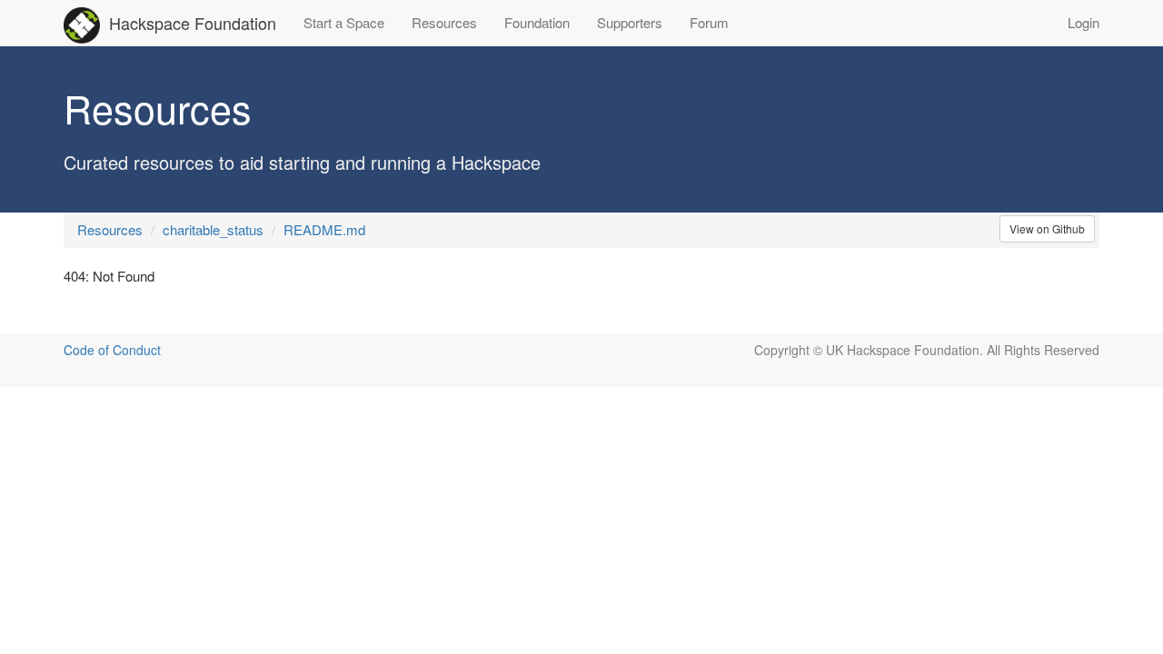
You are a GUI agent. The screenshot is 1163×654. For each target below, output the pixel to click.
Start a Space (343, 22)
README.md (324, 229)
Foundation (537, 22)
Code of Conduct (112, 350)
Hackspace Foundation (192, 23)
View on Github (1047, 228)
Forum (709, 22)
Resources (444, 22)
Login (1083, 22)
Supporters (629, 22)
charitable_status (213, 229)
